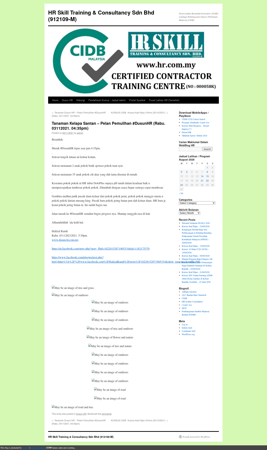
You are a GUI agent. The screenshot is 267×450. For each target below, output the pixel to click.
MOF (184, 308)
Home (55, 100)
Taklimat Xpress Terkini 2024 (194, 135)
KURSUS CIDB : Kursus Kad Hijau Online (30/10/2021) (139, 112)
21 (202, 180)
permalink (107, 413)
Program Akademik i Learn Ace (195, 122)
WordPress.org (188, 334)
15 (207, 176)
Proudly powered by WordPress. (197, 436)
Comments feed (188, 330)
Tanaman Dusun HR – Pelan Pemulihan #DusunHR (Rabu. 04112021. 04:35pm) (79, 114)
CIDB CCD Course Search (193, 119)
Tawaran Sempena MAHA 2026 (196, 222)
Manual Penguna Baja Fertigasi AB (197, 258)
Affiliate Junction (189, 291)
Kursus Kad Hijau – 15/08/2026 (196, 245)
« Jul (181, 193)
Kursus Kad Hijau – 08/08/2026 (196, 255)
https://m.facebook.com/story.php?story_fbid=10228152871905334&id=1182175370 (100, 248)
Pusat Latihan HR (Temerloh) (164, 100)
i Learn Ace (187, 304)
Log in (184, 324)
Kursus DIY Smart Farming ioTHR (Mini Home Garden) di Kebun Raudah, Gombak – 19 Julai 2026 (197, 278)
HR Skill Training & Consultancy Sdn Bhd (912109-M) (101, 15)
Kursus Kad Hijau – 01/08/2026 (196, 272)
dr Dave (25, 447)
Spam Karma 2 (38, 447)
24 (181, 184)
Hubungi (80, 100)
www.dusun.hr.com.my (65, 240)
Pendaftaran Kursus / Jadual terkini (107, 100)
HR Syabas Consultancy (192, 301)
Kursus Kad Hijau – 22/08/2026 (196, 226)
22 (207, 180)
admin (80, 132)
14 (202, 176)
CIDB (184, 298)
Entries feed (187, 327)
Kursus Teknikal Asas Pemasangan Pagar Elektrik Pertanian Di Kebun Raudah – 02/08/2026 (197, 265)
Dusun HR (67, 100)
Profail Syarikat (137, 100)
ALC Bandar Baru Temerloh (194, 294)
